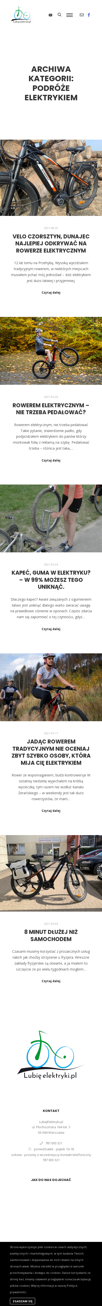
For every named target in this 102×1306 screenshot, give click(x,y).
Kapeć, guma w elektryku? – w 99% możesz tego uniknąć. (51, 580)
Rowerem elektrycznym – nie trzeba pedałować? (51, 409)
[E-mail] (81, 15)
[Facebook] (89, 15)
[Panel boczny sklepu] (50, 15)
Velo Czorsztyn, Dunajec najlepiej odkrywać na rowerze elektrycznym (51, 244)
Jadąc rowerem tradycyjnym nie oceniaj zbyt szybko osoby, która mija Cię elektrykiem (51, 752)
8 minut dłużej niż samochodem (51, 935)
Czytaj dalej (51, 292)
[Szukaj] (59, 15)
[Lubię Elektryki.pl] (22, 15)
